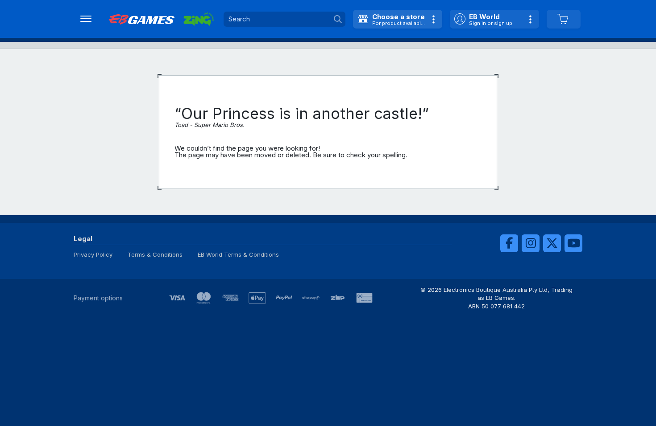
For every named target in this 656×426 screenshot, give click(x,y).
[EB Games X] (552, 243)
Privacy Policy (93, 254)
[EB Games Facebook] (509, 243)
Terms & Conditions (155, 254)
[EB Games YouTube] (573, 243)
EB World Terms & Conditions (238, 254)
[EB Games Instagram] (531, 243)
